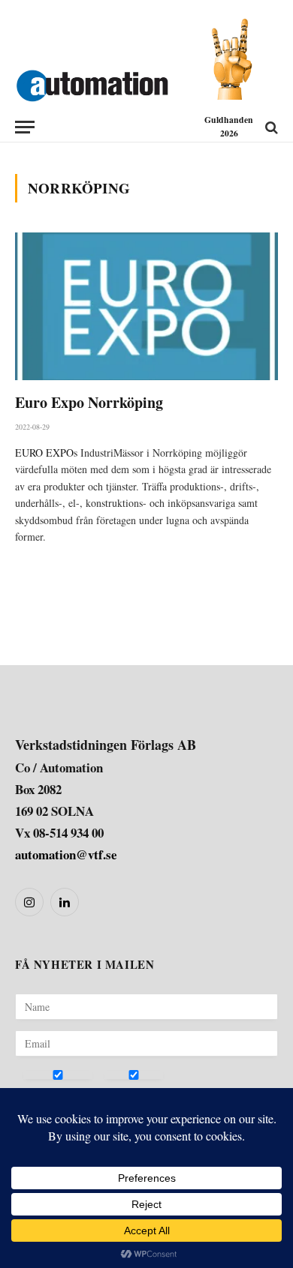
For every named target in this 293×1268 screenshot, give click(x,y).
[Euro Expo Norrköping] (146, 306)
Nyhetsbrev (50, 1092)
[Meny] (25, 127)
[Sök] (270, 127)
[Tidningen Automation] (92, 82)
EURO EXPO (44, 452)
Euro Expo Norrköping (89, 402)
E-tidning (125, 1092)
